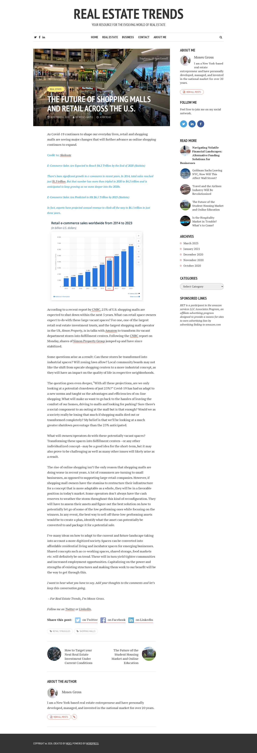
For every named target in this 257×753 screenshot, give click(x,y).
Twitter (70, 609)
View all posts (60, 716)
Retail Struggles (61, 631)
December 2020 (193, 254)
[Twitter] (183, 123)
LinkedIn (85, 609)
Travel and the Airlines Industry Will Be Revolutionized (206, 190)
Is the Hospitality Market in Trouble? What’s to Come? (204, 221)
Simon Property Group (89, 341)
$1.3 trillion (59, 181)
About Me (160, 37)
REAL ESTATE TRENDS (129, 14)
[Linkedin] (192, 123)
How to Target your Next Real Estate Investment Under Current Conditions (78, 656)
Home (94, 37)
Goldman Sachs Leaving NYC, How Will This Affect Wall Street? (207, 174)
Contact (143, 37)
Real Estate (110, 37)
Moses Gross (86, 117)
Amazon (111, 330)
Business (128, 37)
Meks (69, 743)
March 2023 (190, 243)
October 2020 (192, 266)
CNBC (96, 309)
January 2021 (191, 249)
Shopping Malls (87, 631)
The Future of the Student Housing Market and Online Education (125, 656)
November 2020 (193, 260)
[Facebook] (200, 123)
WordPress (92, 743)
